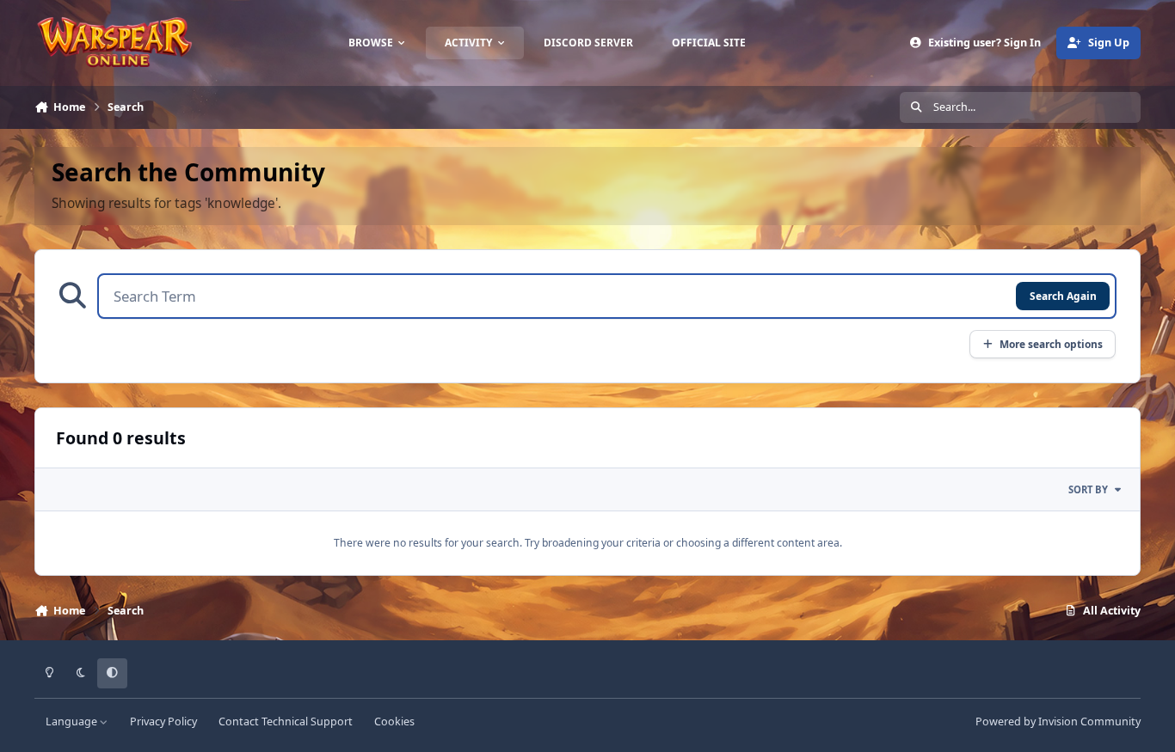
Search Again (1063, 296)
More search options (1051, 344)
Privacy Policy (163, 721)
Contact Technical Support (285, 721)
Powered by (1058, 721)
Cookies (394, 721)
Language (73, 721)
